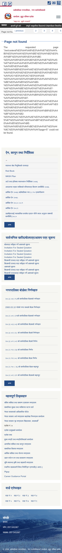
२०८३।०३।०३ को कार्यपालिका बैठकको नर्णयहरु (23, 324)
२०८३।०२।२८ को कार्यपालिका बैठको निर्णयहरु (22, 333)
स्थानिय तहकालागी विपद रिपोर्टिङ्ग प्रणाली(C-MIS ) (23, 467)
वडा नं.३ (25, 495)
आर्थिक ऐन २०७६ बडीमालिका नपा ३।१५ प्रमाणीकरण (24, 192)
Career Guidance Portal (15, 476)
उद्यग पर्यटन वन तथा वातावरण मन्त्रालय (18, 458)
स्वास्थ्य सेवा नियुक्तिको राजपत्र (16, 165)
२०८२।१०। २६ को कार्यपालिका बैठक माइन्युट (22, 367)
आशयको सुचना (9, 266)
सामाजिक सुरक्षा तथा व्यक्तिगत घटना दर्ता (18, 407)
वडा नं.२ (17, 495)
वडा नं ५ (8, 501)
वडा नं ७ (25, 501)
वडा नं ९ (34, 501)
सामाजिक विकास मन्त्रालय (13, 448)
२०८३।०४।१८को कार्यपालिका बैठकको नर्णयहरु (22, 299)
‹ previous (16, 31)
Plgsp (6, 472)
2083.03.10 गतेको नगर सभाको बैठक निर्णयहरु (22, 307)
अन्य (9, 225)
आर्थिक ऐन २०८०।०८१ (14, 203)
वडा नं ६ (17, 501)
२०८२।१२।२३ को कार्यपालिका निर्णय (19, 350)
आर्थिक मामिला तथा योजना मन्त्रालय (17, 453)
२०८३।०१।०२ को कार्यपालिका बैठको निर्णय (21, 341)
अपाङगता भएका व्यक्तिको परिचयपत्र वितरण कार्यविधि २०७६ (27, 187)
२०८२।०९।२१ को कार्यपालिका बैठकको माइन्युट (22, 375)
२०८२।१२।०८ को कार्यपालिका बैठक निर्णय (21, 358)
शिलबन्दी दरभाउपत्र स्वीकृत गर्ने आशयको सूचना (21, 273)
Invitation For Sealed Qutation (18, 247)
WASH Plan (10, 176)
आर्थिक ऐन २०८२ (11, 208)
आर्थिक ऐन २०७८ (11, 197)
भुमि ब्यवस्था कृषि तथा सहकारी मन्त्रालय (18, 462)
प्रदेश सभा (8, 435)
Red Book (9, 171)
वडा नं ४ (34, 495)
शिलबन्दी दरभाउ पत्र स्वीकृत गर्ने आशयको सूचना (21, 260)
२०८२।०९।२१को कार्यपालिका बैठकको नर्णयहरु (22, 316)
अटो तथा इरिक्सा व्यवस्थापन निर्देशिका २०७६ (21, 181)
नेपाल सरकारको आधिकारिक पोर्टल (16, 412)
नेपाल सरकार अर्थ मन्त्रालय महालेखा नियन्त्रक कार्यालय (24, 416)
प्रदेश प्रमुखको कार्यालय (13, 430)
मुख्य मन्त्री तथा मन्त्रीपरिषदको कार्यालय (18, 439)
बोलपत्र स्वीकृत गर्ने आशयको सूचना (17, 244)
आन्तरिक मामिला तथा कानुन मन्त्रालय (17, 444)
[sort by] (6, 160)
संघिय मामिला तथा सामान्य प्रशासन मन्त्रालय (20, 402)
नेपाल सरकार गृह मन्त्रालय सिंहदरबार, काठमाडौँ (21, 421)
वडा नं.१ (8, 495)
